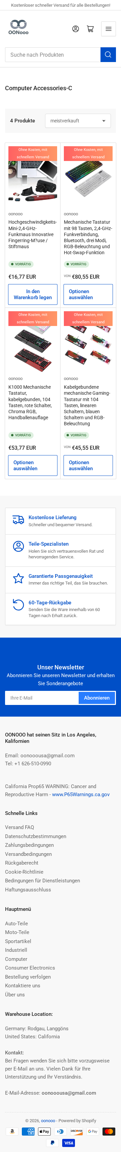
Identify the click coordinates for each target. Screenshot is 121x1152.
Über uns (15, 995)
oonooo (15, 213)
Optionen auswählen (81, 294)
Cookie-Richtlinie (24, 872)
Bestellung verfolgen (28, 977)
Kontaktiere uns (22, 986)
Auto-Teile (16, 924)
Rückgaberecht (21, 863)
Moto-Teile (17, 932)
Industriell (16, 950)
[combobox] (60, 54)
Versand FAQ (19, 827)
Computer (16, 959)
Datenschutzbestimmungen (35, 836)
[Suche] (108, 55)
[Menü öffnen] (108, 28)
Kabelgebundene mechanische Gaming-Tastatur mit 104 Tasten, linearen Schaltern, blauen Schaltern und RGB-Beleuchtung (87, 405)
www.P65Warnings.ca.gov (81, 794)
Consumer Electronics (30, 968)
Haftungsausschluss (28, 890)
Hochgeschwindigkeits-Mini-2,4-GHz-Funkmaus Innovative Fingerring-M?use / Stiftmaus (32, 234)
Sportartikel (18, 941)
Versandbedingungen (28, 854)
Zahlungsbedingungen (29, 845)
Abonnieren (97, 698)
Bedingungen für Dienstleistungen (42, 881)
